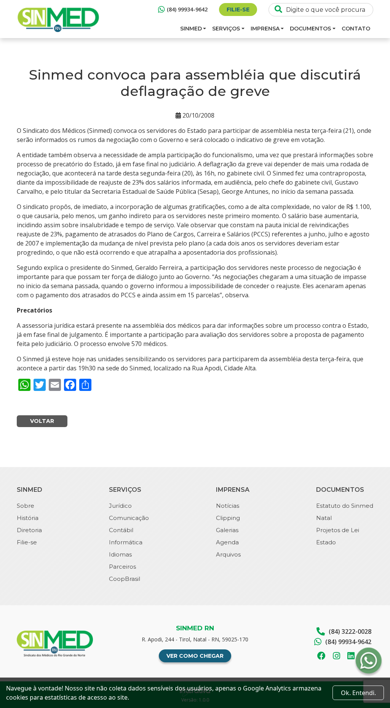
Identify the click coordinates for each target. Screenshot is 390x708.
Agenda (227, 542)
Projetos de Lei (337, 530)
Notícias (227, 505)
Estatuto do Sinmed (344, 505)
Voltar (42, 421)
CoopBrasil (124, 578)
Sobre (25, 505)
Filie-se (238, 9)
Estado (326, 542)
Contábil (121, 530)
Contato (356, 28)
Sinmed (191, 28)
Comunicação (129, 517)
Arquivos (228, 554)
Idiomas (120, 554)
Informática (125, 542)
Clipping (228, 517)
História (27, 517)
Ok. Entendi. (358, 693)
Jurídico (120, 505)
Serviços (226, 28)
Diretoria (29, 530)
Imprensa (265, 28)
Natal (324, 517)
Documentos (310, 28)
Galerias (227, 530)
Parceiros (122, 566)
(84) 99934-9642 (187, 9)
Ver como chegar (195, 655)
